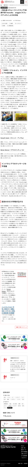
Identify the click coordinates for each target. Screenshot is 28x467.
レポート (5, 405)
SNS (22, 403)
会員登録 (24, 455)
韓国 (8, 399)
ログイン (24, 457)
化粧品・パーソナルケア (12, 405)
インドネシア (18, 23)
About (22, 446)
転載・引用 (20, 463)
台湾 (4, 399)
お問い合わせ (24, 453)
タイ (12, 397)
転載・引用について (20, 327)
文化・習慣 (4, 23)
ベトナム (8, 397)
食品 (10, 403)
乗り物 (19, 405)
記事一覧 (5, 5)
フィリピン (18, 399)
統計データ (23, 450)
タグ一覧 (10, 407)
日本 (23, 399)
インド (22, 397)
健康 (11, 23)
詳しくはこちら (7, 415)
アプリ (5, 407)
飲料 (23, 405)
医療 (3, 25)
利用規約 (25, 463)
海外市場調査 (24, 451)
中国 (4, 397)
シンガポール (13, 399)
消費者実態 (10, 25)
